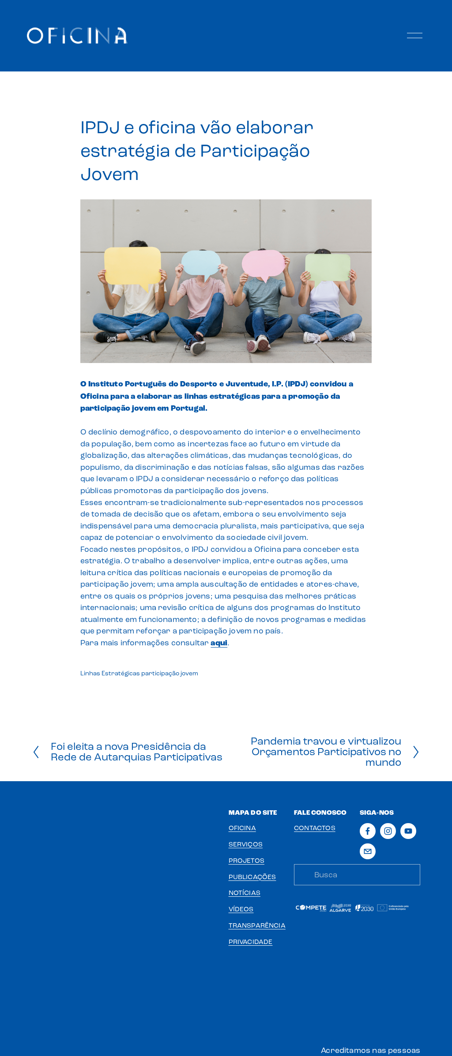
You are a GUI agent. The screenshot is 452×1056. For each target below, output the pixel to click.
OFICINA (242, 828)
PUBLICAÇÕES (252, 877)
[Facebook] (368, 831)
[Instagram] (388, 831)
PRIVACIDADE (251, 942)
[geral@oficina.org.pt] (368, 851)
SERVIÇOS (246, 844)
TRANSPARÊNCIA (257, 925)
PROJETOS (246, 861)
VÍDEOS (241, 909)
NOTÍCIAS (244, 893)
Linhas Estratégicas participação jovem (139, 673)
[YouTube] (408, 831)
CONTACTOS (314, 828)
